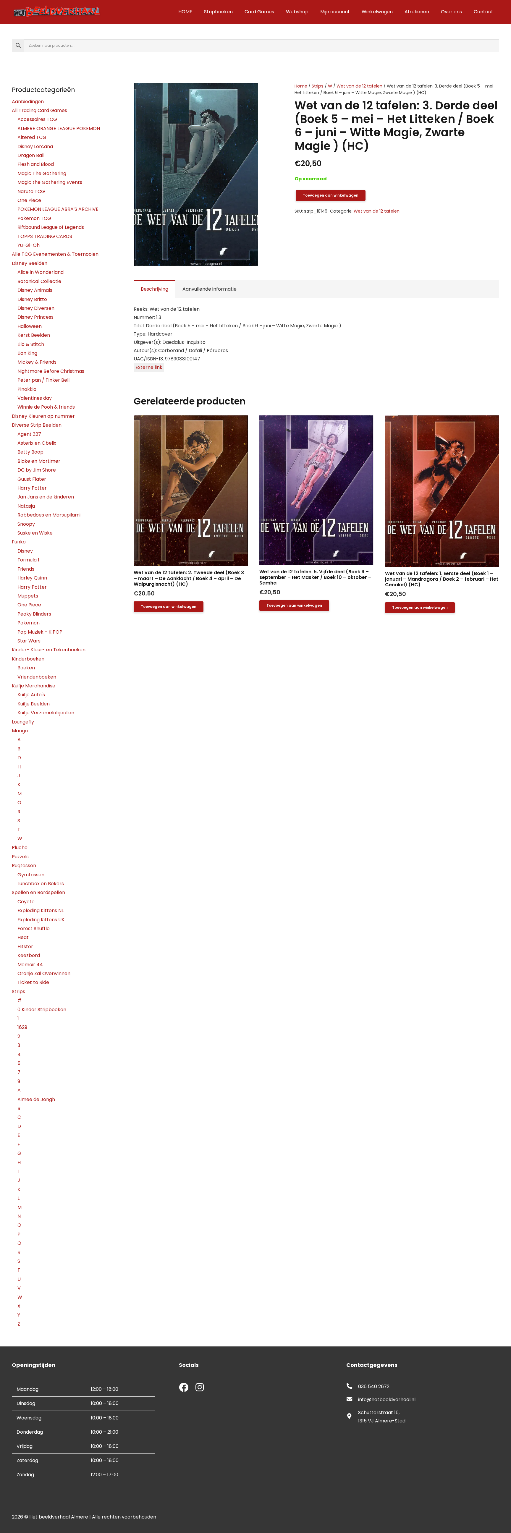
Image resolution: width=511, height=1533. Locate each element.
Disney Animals (34, 290)
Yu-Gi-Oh (28, 245)
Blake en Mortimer (38, 461)
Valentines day (34, 398)
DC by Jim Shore (36, 470)
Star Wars (29, 640)
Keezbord (28, 955)
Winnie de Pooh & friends (46, 407)
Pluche (20, 847)
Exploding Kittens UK (40, 919)
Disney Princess (35, 317)
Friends (25, 569)
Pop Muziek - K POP (39, 632)
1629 (22, 1027)
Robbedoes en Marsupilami (48, 514)
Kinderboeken (28, 658)
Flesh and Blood (35, 164)
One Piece (29, 200)
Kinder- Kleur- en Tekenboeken (48, 649)
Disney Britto (32, 299)
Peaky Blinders (34, 614)
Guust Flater (31, 479)
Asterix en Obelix (36, 443)
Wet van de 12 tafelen (359, 86)
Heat (23, 937)
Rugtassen (24, 865)
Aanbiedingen (28, 101)
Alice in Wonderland (40, 272)
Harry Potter (32, 488)
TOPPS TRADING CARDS (44, 236)
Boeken (26, 667)
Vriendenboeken (36, 677)
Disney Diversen (35, 308)
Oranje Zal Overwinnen (43, 973)
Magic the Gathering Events (49, 182)
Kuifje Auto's (31, 694)
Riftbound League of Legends (50, 227)
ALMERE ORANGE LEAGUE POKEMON (58, 128)
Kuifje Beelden (33, 703)
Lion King (27, 353)
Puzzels (20, 856)
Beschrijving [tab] (154, 289)
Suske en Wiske (35, 533)
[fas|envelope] (352, 1400)
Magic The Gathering (41, 173)
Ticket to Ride (33, 982)
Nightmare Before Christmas (50, 371)
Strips (318, 86)
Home (301, 86)
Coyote (26, 901)
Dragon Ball (30, 155)
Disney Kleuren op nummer (43, 416)
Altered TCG (31, 137)
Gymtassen (30, 874)
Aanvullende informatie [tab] (209, 289)
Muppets (27, 596)
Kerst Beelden (33, 335)
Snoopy (26, 524)
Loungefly (23, 721)
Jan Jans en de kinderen (45, 496)
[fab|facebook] (183, 1388)
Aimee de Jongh (36, 1099)
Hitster (25, 946)
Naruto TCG (31, 191)
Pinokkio (26, 389)
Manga (20, 730)
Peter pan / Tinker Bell (43, 380)
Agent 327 (29, 434)
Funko (19, 541)
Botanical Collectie (39, 281)
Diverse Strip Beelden (37, 425)
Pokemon (28, 622)
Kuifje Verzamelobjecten (45, 712)
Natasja (26, 506)
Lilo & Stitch (30, 344)
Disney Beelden (29, 263)
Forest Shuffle (33, 928)
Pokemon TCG (34, 218)
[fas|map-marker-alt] (352, 1417)
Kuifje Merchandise (33, 685)
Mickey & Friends (36, 362)
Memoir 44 (30, 964)
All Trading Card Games (39, 110)
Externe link (148, 367)
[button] (263, 92)
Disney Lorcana (35, 146)
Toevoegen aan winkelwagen (330, 195)
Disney (25, 551)
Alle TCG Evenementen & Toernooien (55, 254)
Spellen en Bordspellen (38, 892)
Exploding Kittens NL (40, 910)
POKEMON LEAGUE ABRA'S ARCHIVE (57, 209)
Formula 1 (28, 559)
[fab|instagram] (199, 1388)
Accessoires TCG (37, 119)
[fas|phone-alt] (352, 1387)
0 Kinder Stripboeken (41, 1009)
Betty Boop (30, 452)
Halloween (29, 326)
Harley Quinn (32, 577)
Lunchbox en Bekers (40, 883)
